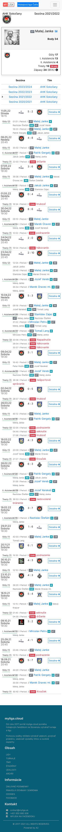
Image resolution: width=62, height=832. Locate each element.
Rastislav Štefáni (21, 125)
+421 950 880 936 (19, 813)
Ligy (8, 754)
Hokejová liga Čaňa (28, 4)
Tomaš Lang (43, 309)
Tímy (8, 762)
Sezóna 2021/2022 (20, 96)
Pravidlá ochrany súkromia (22, 790)
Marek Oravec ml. (41, 274)
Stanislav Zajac (42, 189)
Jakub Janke (43, 133)
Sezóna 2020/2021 (20, 101)
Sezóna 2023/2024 (20, 86)
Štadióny (11, 766)
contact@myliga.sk (19, 810)
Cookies (10, 794)
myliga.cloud (14, 718)
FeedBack (11, 798)
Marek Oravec (42, 223)
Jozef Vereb (45, 125)
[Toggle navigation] (55, 5)
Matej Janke (41, 121)
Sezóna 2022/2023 (20, 91)
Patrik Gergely (19, 133)
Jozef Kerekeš (41, 228)
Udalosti (11, 770)
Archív (10, 773)
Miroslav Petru (38, 321)
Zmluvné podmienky (17, 786)
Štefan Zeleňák (36, 180)
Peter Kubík (18, 366)
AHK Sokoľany (49, 86)
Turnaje (10, 758)
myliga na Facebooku (22, 816)
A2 (37, 828)
